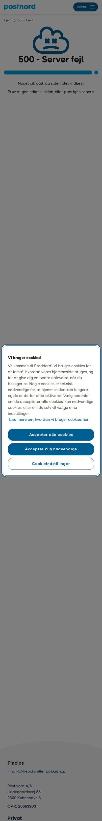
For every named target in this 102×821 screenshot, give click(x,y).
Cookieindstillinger (51, 463)
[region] (50, 410)
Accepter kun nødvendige (51, 449)
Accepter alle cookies (51, 434)
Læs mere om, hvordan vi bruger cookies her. (49, 419)
